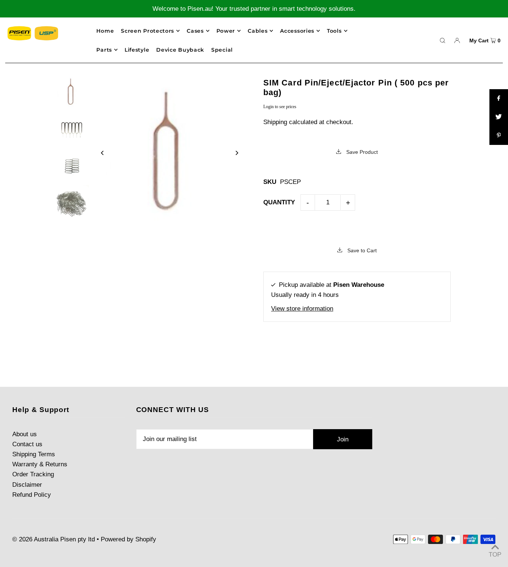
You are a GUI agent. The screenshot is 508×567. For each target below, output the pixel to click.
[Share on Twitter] (498, 117)
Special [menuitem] (222, 49)
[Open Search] (442, 40)
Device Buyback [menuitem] (180, 49)
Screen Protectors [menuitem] (147, 30)
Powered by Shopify (128, 539)
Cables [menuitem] (257, 30)
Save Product (361, 152)
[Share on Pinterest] (498, 135)
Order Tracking (33, 474)
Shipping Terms (33, 454)
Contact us (27, 444)
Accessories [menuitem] (297, 30)
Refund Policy (31, 494)
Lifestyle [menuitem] (137, 49)
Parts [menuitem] (104, 49)
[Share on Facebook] (498, 98)
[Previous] (102, 153)
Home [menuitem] (105, 30)
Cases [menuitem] (195, 30)
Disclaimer (27, 484)
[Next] (236, 153)
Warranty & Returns (39, 464)
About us (24, 434)
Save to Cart (361, 250)
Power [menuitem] (225, 30)
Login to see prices (279, 106)
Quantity (279, 202)
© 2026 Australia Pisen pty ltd (53, 539)
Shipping (275, 122)
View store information (302, 308)
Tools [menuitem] (334, 30)
